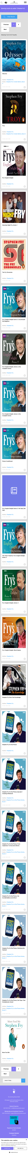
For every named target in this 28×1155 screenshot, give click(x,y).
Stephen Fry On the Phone (9, 744)
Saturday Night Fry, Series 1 (9, 225)
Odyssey (4, 74)
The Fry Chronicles (7, 272)
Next (5, 29)
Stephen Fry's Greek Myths (13, 82)
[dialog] (14, 1146)
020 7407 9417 (7, 1108)
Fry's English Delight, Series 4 (10, 603)
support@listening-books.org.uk (18, 1113)
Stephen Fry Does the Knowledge (11, 697)
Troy (3, 126)
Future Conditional (7, 461)
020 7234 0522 (6, 1113)
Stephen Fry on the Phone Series (15, 800)
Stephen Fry (10, 80)
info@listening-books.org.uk (17, 1108)
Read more (13, 1145)
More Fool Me (6, 1052)
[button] (25, 2)
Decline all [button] (21, 1148)
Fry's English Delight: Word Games (11, 650)
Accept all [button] (7, 1148)
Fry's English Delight (7, 178)
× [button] (26, 1139)
